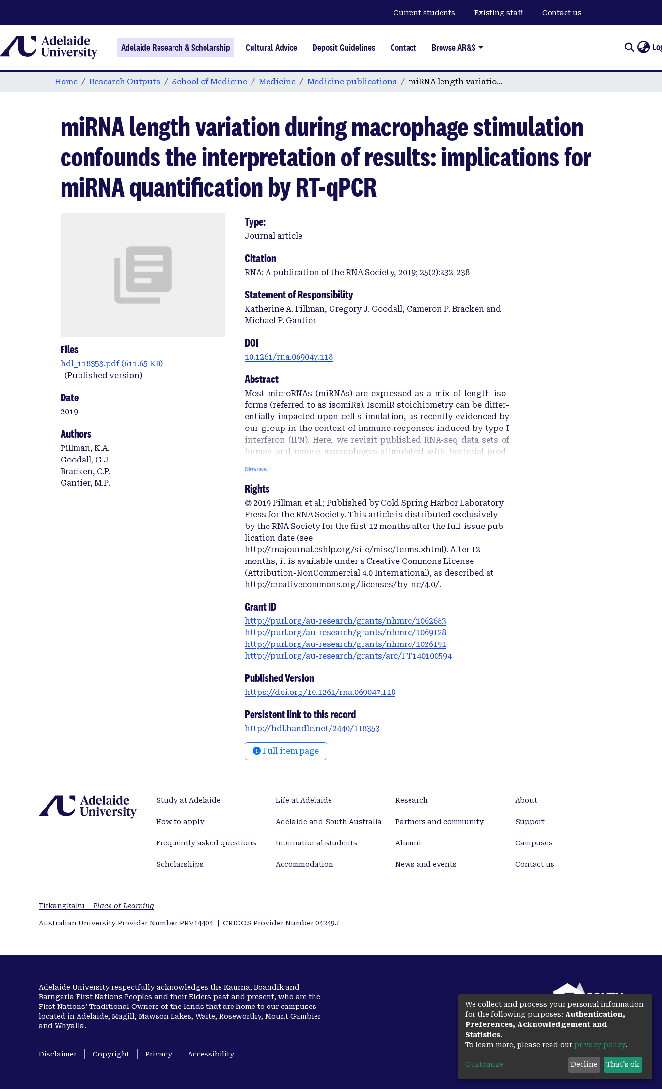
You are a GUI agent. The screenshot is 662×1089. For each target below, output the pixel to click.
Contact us (562, 12)
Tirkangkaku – (96, 905)
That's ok (622, 1064)
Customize (484, 1064)
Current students (424, 12)
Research (411, 800)
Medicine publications (352, 81)
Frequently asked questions (206, 843)
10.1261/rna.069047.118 (289, 357)
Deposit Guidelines (344, 47)
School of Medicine (209, 81)
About (526, 800)
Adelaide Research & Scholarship (175, 47)
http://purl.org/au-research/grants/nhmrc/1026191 (345, 644)
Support (530, 821)
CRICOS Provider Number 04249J (281, 923)
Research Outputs (124, 81)
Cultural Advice (271, 47)
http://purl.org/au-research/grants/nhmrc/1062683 (345, 621)
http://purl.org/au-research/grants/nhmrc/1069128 (345, 632)
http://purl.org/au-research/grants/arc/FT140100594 (348, 655)
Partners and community (439, 821)
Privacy (158, 1054)
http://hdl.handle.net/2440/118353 (312, 728)
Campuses (533, 843)
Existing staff (498, 12)
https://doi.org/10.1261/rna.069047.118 (320, 692)
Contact (403, 47)
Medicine (277, 81)
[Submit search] (629, 47)
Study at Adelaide (188, 800)
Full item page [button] (290, 751)
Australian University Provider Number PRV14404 (126, 923)
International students (316, 843)
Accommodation (304, 864)
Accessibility (211, 1054)
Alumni (408, 843)
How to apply (180, 821)
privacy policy (599, 1045)
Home (66, 81)
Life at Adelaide (304, 800)
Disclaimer (58, 1054)
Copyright (111, 1054)
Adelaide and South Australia (329, 821)
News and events (426, 864)
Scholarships (180, 864)
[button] (643, 47)
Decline (584, 1064)
